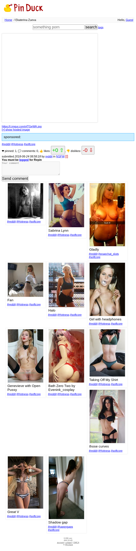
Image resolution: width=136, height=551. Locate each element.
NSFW (60, 156)
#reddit (6, 144)
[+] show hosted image (16, 129)
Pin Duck (69, 545)
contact (69, 542)
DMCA (76, 542)
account (60, 542)
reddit (48, 156)
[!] (66, 156)
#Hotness (17, 144)
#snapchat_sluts (108, 253)
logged (24, 159)
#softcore (29, 144)
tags (100, 27)
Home (8, 19)
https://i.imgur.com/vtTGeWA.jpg (22, 126)
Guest (129, 19)
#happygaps (65, 526)
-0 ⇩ (88, 150)
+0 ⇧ (58, 150)
